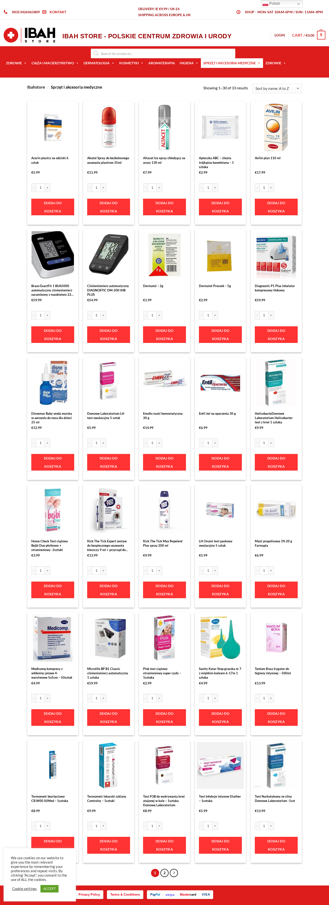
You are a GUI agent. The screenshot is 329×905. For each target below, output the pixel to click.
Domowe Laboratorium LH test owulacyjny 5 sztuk (105, 416)
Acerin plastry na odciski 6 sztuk (49, 160)
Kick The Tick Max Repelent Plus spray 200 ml (163, 543)
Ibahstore (36, 87)
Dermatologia (97, 63)
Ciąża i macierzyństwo (53, 63)
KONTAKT (58, 12)
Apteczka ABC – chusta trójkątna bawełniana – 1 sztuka (216, 162)
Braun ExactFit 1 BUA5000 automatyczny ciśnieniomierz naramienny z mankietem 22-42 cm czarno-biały (51, 290)
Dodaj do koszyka (53, 207)
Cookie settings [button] (24, 889)
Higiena (187, 63)
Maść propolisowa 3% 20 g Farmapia (273, 543)
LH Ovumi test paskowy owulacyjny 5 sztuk (215, 543)
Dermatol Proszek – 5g (215, 286)
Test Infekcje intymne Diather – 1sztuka (220, 798)
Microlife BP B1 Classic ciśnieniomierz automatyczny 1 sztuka (107, 673)
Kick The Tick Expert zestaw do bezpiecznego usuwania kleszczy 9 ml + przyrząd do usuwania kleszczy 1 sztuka (107, 545)
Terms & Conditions (125, 894)
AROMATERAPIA (161, 63)
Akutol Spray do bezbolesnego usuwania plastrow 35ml (108, 160)
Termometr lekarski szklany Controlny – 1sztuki (106, 798)
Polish (274, 3)
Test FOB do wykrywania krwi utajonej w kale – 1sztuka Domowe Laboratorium (164, 800)
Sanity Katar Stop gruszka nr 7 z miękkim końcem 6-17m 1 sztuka (220, 673)
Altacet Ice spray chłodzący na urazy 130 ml (164, 160)
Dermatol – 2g (153, 286)
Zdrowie (14, 63)
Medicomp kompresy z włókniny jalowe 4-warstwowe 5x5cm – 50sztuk (51, 673)
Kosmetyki (129, 63)
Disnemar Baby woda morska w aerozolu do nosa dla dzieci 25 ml (51, 418)
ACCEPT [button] (49, 889)
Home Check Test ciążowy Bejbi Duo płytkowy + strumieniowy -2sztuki (49, 545)
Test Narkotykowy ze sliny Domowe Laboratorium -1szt (275, 798)
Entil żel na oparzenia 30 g (217, 413)
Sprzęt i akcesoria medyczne (229, 63)
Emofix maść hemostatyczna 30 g (163, 416)
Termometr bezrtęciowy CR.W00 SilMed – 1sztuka (49, 798)
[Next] (174, 873)
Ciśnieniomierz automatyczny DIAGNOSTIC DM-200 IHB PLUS (108, 290)
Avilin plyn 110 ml (268, 158)
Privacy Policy (89, 894)
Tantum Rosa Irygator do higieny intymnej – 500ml (273, 671)
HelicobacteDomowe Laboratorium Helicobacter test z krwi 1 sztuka (274, 418)
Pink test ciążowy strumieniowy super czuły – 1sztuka (162, 673)
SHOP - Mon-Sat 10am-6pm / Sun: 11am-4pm (284, 12)
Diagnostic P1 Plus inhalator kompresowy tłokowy (275, 288)
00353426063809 (26, 12)
